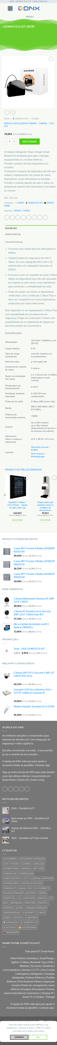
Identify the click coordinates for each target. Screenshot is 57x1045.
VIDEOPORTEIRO (11, 913)
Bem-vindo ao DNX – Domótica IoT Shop (30, 819)
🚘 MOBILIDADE (11, 932)
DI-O (30, 888)
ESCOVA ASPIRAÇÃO (13, 893)
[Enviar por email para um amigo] (23, 217)
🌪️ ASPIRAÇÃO (10, 922)
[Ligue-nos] (45, 36)
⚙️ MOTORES (31, 918)
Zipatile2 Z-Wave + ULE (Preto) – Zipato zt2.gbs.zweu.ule (18, 505)
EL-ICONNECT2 (42, 888)
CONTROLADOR (10, 883)
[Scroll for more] (28, 44)
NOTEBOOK (16, 903)
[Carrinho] (53, 8)
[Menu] (10, 8)
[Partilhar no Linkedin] (34, 217)
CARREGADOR (26, 874)
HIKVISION (29, 898)
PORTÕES (8, 908)
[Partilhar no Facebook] (12, 217)
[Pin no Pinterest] (28, 217)
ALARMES (26, 864)
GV (20, 898)
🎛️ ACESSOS (9, 927)
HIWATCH (41, 898)
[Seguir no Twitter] (37, 36)
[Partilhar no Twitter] (17, 217)
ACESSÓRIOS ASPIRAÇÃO (32, 859)
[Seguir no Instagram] (33, 36)
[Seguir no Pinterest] (26, 789)
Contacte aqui (42, 765)
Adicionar (29, 141)
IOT (51, 898)
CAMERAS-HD (9, 874)
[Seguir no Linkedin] (49, 36)
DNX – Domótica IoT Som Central (29, 838)
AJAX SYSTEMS (11, 864)
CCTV (26, 878)
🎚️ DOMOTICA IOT (20, 119)
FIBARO (17, 210)
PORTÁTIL (43, 903)
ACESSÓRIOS (9, 859)
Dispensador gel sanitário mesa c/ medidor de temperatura (45, 506)
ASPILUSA (39, 864)
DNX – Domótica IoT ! (23, 808)
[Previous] (5, 501)
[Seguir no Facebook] (29, 36)
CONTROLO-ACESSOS (31, 883)
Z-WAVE (26, 210)
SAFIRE (19, 908)
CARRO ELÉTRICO (12, 878)
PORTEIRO (30, 903)
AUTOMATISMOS (11, 869)
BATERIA (26, 869)
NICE (5, 903)
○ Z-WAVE (35, 119)
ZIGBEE (7, 918)
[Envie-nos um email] (41, 36)
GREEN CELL (9, 898)
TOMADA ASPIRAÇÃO (36, 908)
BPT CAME (39, 869)
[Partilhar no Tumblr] (39, 217)
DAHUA (22, 888)
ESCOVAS (31, 893)
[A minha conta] (48, 8)
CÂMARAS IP (9, 888)
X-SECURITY (29, 913)
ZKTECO (18, 918)
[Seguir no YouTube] (53, 36)
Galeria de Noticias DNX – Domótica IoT (31, 829)
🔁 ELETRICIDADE (27, 927)
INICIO (7, 119)
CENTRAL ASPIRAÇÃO (42, 878)
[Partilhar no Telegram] (45, 217)
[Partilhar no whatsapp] (6, 217)
